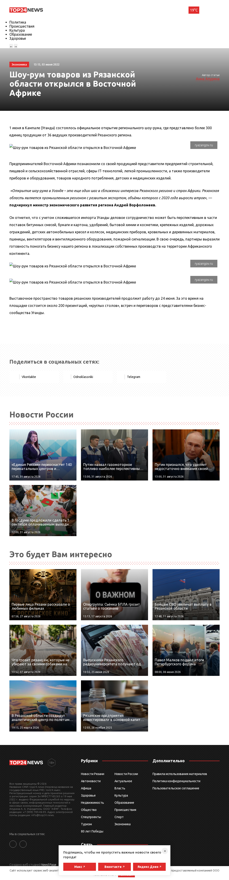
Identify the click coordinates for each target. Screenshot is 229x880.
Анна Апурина (208, 79)
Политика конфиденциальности (176, 781)
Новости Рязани (92, 774)
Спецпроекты (91, 817)
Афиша (86, 788)
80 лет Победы (92, 831)
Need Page (48, 865)
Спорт (119, 817)
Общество (89, 810)
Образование (20, 34)
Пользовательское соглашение (176, 788)
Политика (17, 22)
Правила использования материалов (180, 774)
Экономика (122, 824)
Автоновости (91, 781)
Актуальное (123, 781)
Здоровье (17, 38)
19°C (194, 10)
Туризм (86, 824)
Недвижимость (92, 802)
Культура (17, 30)
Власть (119, 788)
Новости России (126, 774)
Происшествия (21, 26)
